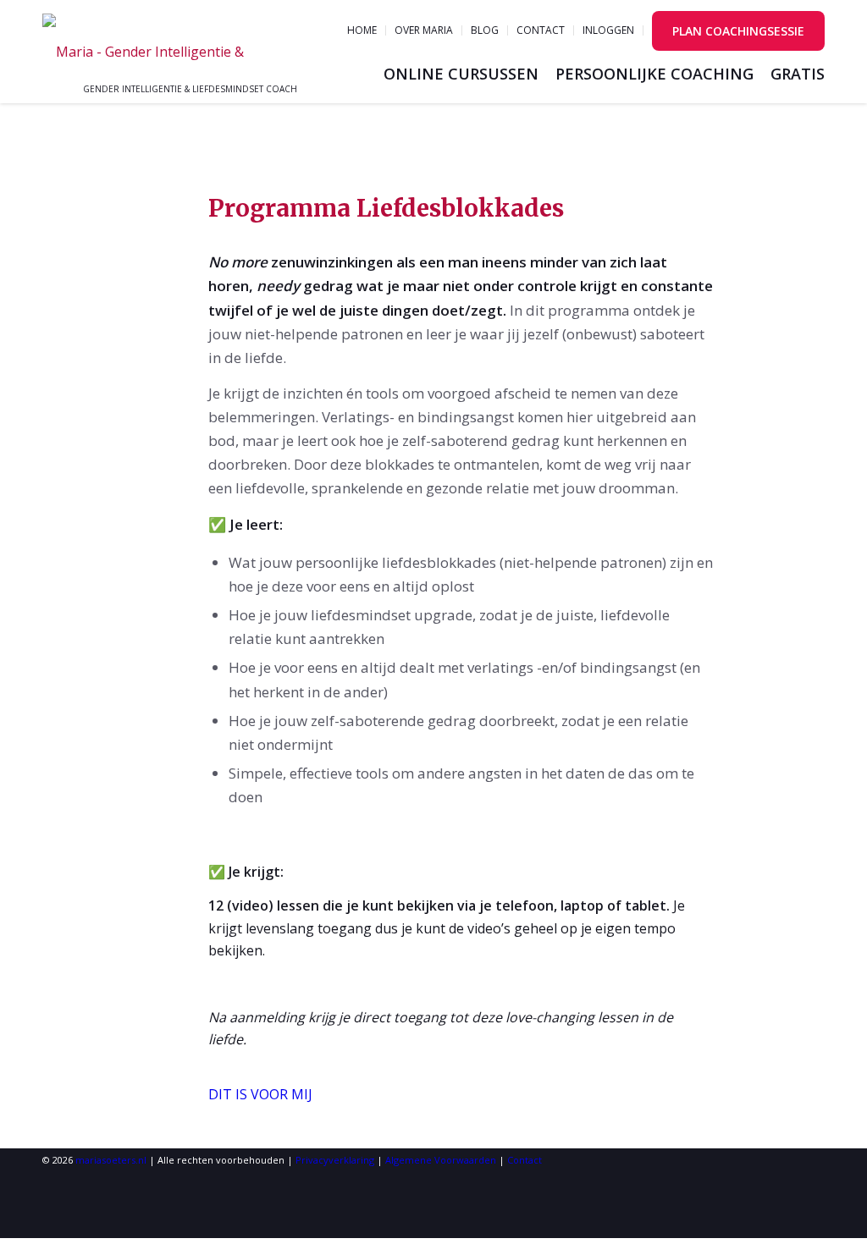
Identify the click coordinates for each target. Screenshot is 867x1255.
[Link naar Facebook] (52, 1226)
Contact (540, 30)
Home (362, 30)
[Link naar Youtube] (52, 1181)
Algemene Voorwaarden (440, 1159)
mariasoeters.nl (110, 1159)
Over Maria (424, 30)
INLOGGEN (608, 30)
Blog (485, 30)
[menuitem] (362, 30)
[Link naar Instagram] (52, 1203)
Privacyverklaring (334, 1159)
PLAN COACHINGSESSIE (738, 31)
